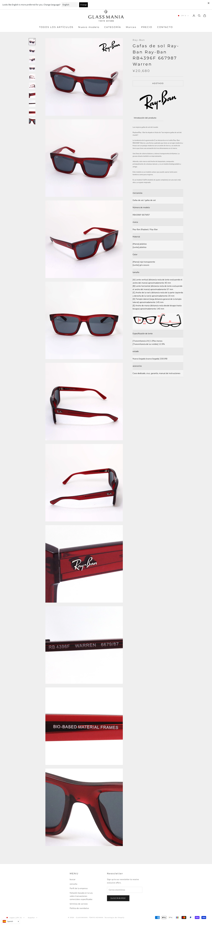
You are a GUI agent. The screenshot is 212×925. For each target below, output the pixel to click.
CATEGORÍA (112, 27)
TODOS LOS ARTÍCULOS (56, 27)
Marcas (131, 27)
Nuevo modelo (88, 27)
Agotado (158, 83)
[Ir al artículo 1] (32, 41)
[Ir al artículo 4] (32, 68)
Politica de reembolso (79, 908)
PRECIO (146, 27)
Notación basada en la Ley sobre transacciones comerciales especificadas (81, 896)
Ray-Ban (139, 40)
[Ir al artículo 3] (32, 59)
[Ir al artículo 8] (32, 103)
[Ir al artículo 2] (32, 50)
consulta (73, 884)
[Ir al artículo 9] (32, 112)
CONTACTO (165, 27)
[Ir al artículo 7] (32, 94)
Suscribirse (118, 898)
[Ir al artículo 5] (32, 77)
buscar (72, 879)
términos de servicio (79, 904)
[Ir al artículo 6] (32, 85)
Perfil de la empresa (78, 888)
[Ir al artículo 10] (32, 121)
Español (31, 917)
